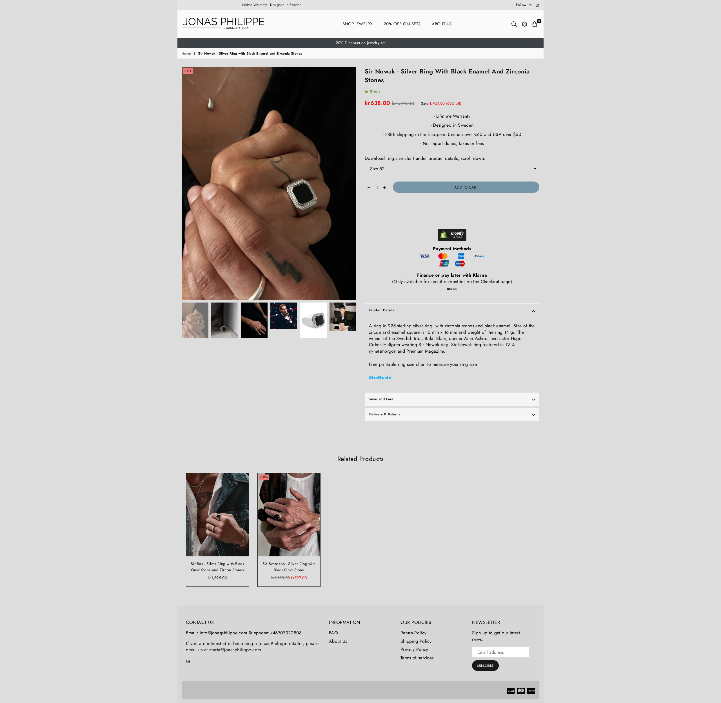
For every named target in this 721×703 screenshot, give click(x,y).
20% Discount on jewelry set (361, 43)
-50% (264, 477)
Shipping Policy (416, 641)
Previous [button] (187, 183)
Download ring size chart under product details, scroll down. (425, 158)
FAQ (333, 633)
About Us (441, 24)
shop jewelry (357, 24)
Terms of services (416, 658)
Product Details (381, 310)
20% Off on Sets (402, 24)
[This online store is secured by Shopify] (452, 236)
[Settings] (524, 24)
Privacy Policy (414, 649)
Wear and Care (381, 399)
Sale (188, 71)
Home (186, 53)
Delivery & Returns (384, 414)
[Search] (514, 24)
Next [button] (351, 183)
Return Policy (413, 633)
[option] (360, 43)
